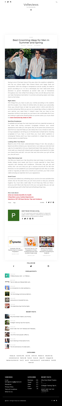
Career (30, 388)
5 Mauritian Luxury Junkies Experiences (21, 197)
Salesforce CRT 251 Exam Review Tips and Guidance (25, 199)
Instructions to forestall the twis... (19, 300)
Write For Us (9, 391)
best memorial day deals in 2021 (20, 117)
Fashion (31, 37)
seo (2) (27, 360)
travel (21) (31, 362)
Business (30, 380)
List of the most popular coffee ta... (19, 334)
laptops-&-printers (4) (12, 360)
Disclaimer (8, 384)
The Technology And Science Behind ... (21, 294)
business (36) (20, 355)
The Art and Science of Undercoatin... (20, 347)
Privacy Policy (9, 387)
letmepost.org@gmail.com (13, 382)
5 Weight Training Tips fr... (49, 385)
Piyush (24, 45)
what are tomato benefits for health (19, 195)
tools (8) (53, 360)
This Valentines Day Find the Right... (20, 306)
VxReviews (31, 4)
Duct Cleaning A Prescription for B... (20, 340)
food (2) (30, 358)
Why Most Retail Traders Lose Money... (21, 316)
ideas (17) (41, 358)
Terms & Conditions (11, 389)
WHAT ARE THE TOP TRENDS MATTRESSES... (23, 328)
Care (29, 386)
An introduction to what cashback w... (20, 288)
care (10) (27, 355)
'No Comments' (37, 45)
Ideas (29, 384)
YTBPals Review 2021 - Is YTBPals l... (20, 276)
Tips (14, 202)
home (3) (35, 358)
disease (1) (41, 355)
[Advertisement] (31, 23)
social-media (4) (45, 360)
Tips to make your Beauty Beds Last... (20, 282)
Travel (29, 382)
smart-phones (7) (35, 360)
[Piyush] (31, 63)
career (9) (34, 355)
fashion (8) (23, 358)
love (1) (22, 360)
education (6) (48, 355)
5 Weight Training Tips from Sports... (20, 322)
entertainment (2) (14, 358)
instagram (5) (49, 358)
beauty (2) (12, 355)
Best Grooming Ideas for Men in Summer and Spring (31, 41)
